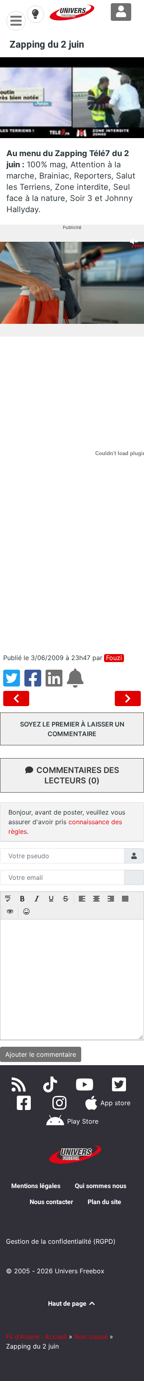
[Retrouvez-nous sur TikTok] (52, 1084)
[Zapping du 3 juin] (128, 698)
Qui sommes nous (100, 1186)
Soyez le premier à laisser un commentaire (72, 729)
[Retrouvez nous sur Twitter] (120, 1084)
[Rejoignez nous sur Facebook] (25, 1103)
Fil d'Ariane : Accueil (36, 1337)
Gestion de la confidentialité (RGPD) (61, 1241)
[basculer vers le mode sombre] (35, 14)
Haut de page (68, 1303)
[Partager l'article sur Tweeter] (13, 683)
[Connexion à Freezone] (121, 12)
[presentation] (8, 899)
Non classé (91, 1337)
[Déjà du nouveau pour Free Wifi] (17, 698)
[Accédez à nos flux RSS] (20, 1084)
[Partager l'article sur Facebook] (35, 683)
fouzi (114, 658)
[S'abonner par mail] (76, 683)
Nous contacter (51, 1202)
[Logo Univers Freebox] (72, 12)
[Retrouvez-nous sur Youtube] (86, 1084)
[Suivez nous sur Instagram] (61, 1103)
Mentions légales (35, 1186)
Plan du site (104, 1202)
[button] (8, 899)
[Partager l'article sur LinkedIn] (56, 683)
